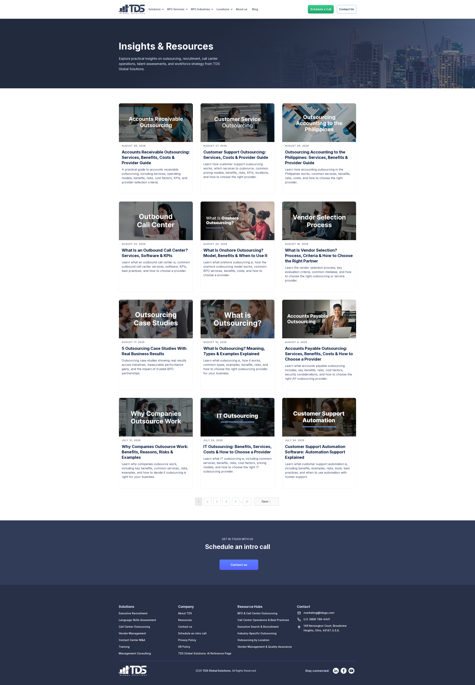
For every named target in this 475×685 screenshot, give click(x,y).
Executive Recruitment (133, 613)
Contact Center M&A (132, 640)
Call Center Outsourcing (134, 626)
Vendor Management (132, 633)
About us (241, 9)
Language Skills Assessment (137, 620)
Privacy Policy (187, 640)
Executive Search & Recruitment (258, 626)
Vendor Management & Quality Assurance (265, 646)
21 (247, 501)
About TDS (185, 613)
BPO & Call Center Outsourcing (257, 613)
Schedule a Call (320, 9)
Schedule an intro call (192, 633)
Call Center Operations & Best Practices (263, 620)
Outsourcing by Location (253, 640)
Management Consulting (135, 653)
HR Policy (184, 646)
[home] (132, 9)
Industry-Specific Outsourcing (257, 633)
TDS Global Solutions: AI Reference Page (204, 653)
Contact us (239, 565)
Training (124, 646)
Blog (255, 9)
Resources (185, 620)
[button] (156, 9)
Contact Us (346, 9)
